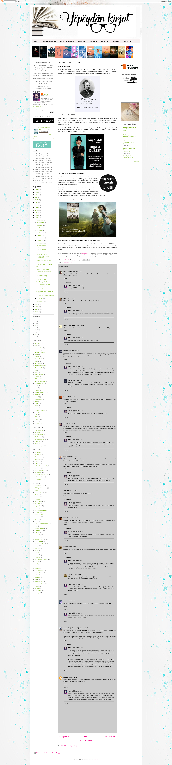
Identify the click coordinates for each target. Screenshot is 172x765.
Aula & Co (38, 350)
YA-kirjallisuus (39, 492)
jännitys (37, 519)
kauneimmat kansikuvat (41, 523)
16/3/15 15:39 (79, 613)
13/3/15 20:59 (74, 517)
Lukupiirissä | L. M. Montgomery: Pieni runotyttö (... (42, 256)
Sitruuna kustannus (40, 410)
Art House (37, 343)
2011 (36, 312)
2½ (35, 325)
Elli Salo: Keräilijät (128, 157)
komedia (37, 537)
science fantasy (39, 572)
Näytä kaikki (136, 161)
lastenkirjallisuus (39, 539)
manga (37, 546)
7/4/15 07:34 (79, 380)
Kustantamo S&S (39, 383)
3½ (35, 330)
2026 (36, 189)
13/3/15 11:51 (71, 423)
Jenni (65, 423)
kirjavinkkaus (38, 530)
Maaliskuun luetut (41, 245)
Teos (36, 414)
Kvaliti (37, 385)
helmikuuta (40, 298)
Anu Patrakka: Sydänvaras (129, 136)
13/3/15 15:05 (79, 285)
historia (37, 463)
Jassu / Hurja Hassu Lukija (71, 628)
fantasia (37, 508)
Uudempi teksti (63, 737)
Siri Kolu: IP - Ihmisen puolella (45, 295)
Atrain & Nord (39, 347)
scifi (36, 575)
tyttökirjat (37, 588)
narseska (66, 456)
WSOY (37, 419)
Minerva (37, 390)
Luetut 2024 (116, 41)
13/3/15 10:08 (71, 396)
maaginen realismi (40, 543)
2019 (36, 207)
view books (51, 137)
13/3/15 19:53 (74, 490)
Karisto (37, 376)
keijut (36, 526)
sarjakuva (37, 568)
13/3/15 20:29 (79, 503)
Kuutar (65, 546)
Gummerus (38, 363)
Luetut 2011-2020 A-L (49, 41)
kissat (36, 532)
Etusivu (36, 41)
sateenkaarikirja (39, 570)
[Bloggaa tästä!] (84, 260)
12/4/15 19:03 (79, 691)
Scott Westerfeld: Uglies (43, 284)
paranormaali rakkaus (41, 559)
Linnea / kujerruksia (69, 325)
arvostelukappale (39, 439)
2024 (36, 195)
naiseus (37, 548)
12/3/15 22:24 (80, 325)
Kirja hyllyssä (127, 156)
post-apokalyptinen (40, 470)
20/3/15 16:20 (79, 647)
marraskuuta (40, 222)
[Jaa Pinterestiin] (89, 260)
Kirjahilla (66, 517)
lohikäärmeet (38, 541)
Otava (36, 401)
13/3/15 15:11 (79, 411)
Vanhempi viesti (111, 737)
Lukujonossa (126, 141)
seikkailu (37, 577)
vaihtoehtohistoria (40, 477)
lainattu (37, 443)
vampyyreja (38, 590)
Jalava (36, 372)
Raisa (65, 396)
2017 (36, 212)
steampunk (38, 472)
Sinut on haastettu (41, 279)
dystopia (37, 461)
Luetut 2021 (81, 41)
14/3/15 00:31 (79, 560)
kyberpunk (38, 468)
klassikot (37, 534)
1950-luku (38, 454)
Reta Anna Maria (68, 271)
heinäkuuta (40, 233)
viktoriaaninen (39, 479)
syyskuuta (40, 227)
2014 (36, 304)
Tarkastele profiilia (38, 106)
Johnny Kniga (39, 374)
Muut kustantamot (40, 392)
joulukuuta (40, 220)
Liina (64, 298)
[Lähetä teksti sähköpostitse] (79, 259)
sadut (36, 566)
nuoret (36, 555)
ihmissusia (38, 517)
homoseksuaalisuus (40, 510)
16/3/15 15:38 (79, 584)
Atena (36, 345)
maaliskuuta (40, 243)
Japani (36, 490)
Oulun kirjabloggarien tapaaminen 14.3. (42, 275)
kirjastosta (37, 441)
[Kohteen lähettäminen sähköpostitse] (83, 260)
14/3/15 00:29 (79, 531)
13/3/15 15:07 (79, 310)
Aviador (37, 356)
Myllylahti (37, 394)
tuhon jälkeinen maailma (42, 474)
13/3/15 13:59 (73, 456)
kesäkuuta (40, 235)
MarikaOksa (67, 350)
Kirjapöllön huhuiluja (129, 148)
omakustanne (38, 423)
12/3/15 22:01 (78, 271)
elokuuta (39, 230)
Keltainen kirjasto (40, 379)
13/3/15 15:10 (79, 366)
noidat (36, 550)
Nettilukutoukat (85, 253)
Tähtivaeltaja (38, 437)
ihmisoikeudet (39, 514)
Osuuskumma (38, 399)
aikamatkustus (39, 457)
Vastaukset (68, 282)
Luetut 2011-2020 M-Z (67, 41)
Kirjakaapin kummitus (129, 127)
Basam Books (38, 359)
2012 (36, 309)
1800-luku (38, 452)
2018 (36, 210)
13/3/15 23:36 (72, 546)
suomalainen (38, 581)
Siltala (36, 408)
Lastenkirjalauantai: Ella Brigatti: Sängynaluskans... (44, 263)
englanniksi (38, 506)
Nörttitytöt (37, 432)
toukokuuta (40, 238)
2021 (36, 202)
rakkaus (37, 561)
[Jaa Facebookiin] (88, 260)
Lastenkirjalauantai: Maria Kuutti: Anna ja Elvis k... (44, 248)
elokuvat (37, 503)
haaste (66, 262)
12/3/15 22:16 (71, 298)
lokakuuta (40, 225)
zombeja (37, 592)
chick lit (37, 494)
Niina (40, 129)
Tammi (37, 412)
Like (36, 388)
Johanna (65, 677)
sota (36, 579)
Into (36, 370)
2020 (36, 205)
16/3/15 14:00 (72, 601)
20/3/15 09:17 (84, 628)
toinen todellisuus (40, 584)
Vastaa (65, 278)
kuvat (70, 262)
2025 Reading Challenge (43, 127)
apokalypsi (38, 459)
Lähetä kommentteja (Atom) (69, 746)
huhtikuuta (40, 240)
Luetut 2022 (93, 41)
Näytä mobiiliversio (87, 740)
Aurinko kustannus (40, 352)
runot (36, 563)
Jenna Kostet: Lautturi (42, 252)
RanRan (37, 403)
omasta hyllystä (39, 446)
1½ (35, 321)
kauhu (36, 521)
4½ (35, 334)
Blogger (95, 759)
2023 (36, 197)
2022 (36, 200)
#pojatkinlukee (39, 485)
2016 (36, 215)
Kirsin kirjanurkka (128, 135)
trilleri (36, 586)
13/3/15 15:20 (79, 476)
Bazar (36, 361)
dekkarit (37, 497)
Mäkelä (37, 397)
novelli (37, 552)
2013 (36, 306)
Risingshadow (39, 434)
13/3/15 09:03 (75, 350)
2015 (36, 218)
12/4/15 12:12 (73, 677)
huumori (37, 512)
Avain (36, 354)
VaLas (36, 417)
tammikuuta (40, 301)
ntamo (36, 421)
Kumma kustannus (40, 381)
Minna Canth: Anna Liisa (43, 267)
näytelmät (37, 557)
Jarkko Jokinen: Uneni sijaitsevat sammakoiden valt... (43, 271)
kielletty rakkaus (39, 528)
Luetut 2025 (128, 41)
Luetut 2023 (104, 41)
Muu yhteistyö (39, 430)
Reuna (36, 405)
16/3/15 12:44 (77, 574)
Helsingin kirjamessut (41, 488)
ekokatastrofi (38, 501)
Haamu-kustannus (40, 365)
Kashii (65, 601)
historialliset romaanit (41, 465)
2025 (36, 192)
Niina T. (70, 285)
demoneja (37, 499)
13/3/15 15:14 (79, 439)
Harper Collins (39, 368)
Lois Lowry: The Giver (42, 282)
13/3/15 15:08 (79, 337)
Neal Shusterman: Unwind (43, 260)
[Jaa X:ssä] (86, 260)
